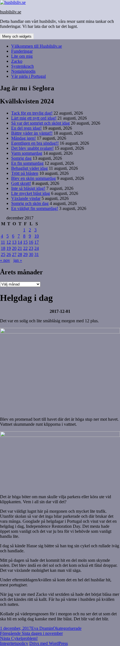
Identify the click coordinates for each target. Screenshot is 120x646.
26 (8, 254)
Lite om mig (22, 56)
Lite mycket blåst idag (30, 193)
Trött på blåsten (24, 173)
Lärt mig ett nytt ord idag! (33, 118)
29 (25, 254)
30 (31, 254)
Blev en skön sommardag (33, 178)
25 (3, 254)
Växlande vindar (25, 198)
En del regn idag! (26, 128)
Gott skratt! (21, 183)
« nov (5, 260)
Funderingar (22, 51)
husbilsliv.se (10, 11)
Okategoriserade (67, 628)
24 (36, 248)
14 (20, 242)
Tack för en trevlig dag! (31, 113)
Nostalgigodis (23, 71)
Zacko (16, 61)
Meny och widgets (17, 36)
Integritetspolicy (14, 643)
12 (8, 242)
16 (31, 242)
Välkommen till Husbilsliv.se (36, 46)
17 (36, 242)
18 (3, 248)
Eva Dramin (42, 628)
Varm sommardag (26, 153)
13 (14, 242)
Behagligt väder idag (29, 168)
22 (25, 248)
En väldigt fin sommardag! (34, 208)
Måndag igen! (23, 138)
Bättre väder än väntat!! (31, 133)
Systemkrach (22, 66)
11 (3, 242)
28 (20, 254)
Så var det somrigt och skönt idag (40, 123)
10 (36, 236)
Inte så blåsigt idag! (28, 188)
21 (20, 248)
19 (8, 248)
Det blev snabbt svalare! (32, 148)
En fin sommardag (27, 163)
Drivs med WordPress (48, 643)
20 (14, 248)
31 (36, 254)
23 (31, 248)
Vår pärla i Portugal (28, 76)
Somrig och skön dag (30, 203)
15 (25, 242)
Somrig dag (21, 158)
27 (14, 254)
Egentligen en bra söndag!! (35, 143)
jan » (17, 260)
